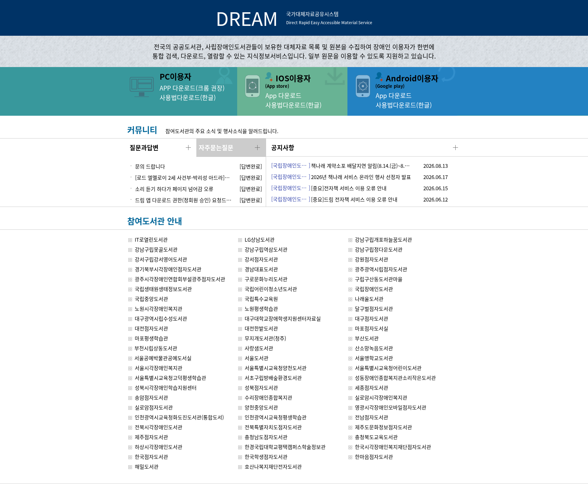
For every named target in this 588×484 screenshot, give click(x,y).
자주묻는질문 (216, 147)
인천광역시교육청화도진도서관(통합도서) (179, 417)
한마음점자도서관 (374, 456)
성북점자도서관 (261, 387)
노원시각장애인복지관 (158, 308)
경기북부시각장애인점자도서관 (168, 269)
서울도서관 (256, 357)
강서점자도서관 (261, 259)
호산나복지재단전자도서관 (273, 466)
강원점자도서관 (371, 259)
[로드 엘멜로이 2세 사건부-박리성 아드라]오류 (184, 177)
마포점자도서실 (371, 328)
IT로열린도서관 (151, 239)
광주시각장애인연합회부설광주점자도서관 (180, 279)
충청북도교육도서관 (376, 436)
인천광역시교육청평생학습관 (276, 417)
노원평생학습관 (261, 308)
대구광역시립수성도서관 (161, 318)
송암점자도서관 (151, 397)
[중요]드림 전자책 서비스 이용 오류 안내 (354, 199)
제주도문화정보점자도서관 (383, 427)
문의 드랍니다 (150, 166)
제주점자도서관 (151, 436)
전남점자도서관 (371, 417)
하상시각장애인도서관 (158, 446)
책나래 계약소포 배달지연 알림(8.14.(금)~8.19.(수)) (366, 165)
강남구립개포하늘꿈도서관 (383, 239)
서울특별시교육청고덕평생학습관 (170, 377)
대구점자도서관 (371, 318)
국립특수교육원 (261, 298)
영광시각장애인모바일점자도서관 (390, 407)
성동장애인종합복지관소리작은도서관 (395, 377)
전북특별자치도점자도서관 (273, 427)
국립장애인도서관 (374, 288)
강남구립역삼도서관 (266, 249)
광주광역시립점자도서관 (381, 269)
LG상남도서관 (260, 239)
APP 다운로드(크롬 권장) (192, 87)
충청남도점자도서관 (266, 436)
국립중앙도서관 (151, 298)
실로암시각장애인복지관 (381, 397)
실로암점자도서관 (154, 407)
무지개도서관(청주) (265, 338)
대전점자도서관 (151, 328)
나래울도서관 (369, 298)
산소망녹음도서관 (374, 348)
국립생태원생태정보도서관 (163, 288)
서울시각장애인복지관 (158, 367)
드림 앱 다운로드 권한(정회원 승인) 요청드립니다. (184, 200)
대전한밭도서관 (261, 328)
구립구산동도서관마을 (379, 279)
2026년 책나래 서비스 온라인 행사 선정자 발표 (361, 176)
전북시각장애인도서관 (158, 427)
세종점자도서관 (371, 387)
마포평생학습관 (151, 338)
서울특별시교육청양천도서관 (276, 367)
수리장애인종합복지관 (268, 397)
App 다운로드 (283, 95)
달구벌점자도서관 (374, 308)
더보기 (188, 147)
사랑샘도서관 (259, 348)
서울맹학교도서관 (374, 357)
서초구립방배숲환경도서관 (273, 377)
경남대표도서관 (261, 269)
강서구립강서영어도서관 (161, 259)
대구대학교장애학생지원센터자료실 (283, 318)
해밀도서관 (147, 466)
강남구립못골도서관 (156, 249)
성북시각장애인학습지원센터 (166, 387)
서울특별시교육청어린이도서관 (388, 367)
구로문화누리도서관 (266, 279)
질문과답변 (144, 147)
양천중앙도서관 (261, 407)
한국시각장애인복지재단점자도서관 (393, 446)
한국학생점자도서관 (266, 456)
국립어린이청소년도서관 (271, 288)
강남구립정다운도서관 (379, 249)
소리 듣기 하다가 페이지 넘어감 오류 (174, 188)
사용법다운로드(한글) (188, 97)
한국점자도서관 (151, 456)
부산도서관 (367, 338)
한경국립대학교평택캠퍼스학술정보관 (285, 446)
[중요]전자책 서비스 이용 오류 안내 (349, 188)
